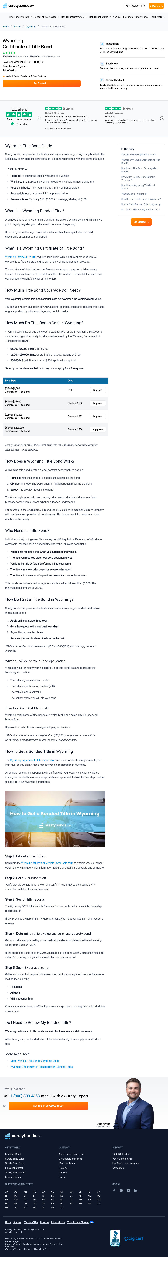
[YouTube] (128, 1190)
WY (62, 1207)
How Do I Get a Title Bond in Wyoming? (141, 199)
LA (71, 1195)
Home (6, 26)
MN (16, 1199)
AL (15, 1191)
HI (6, 1195)
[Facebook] (114, 1190)
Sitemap (17, 1222)
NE (71, 1199)
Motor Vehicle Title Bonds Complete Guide (34, 1060)
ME (98, 1195)
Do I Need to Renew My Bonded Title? (140, 209)
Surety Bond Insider (15, 1172)
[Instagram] (121, 1190)
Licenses (44, 1222)
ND (61, 1199)
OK (34, 1203)
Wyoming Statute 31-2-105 (20, 257)
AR (25, 1191)
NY (15, 1203)
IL (33, 1195)
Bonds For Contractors (72, 17)
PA (52, 1203)
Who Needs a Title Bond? (134, 194)
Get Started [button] (41, 83)
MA (80, 1195)
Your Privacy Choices (78, 1222)
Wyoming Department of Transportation (32, 760)
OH (25, 1203)
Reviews (63, 1168)
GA (98, 1191)
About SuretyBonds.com (71, 1154)
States (17, 26)
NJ (89, 1199)
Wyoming (31, 26)
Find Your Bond (13, 1154)
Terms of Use (31, 1222)
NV (6, 1203)
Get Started (141, 222)
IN (43, 1195)
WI (43, 1207)
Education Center (14, 1168)
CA (43, 1191)
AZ (34, 1191)
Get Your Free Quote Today (48, 1105)
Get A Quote (156, 6)
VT (25, 1207)
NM (99, 1199)
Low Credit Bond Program (125, 1163)
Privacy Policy (58, 1222)
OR (43, 1203)
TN (89, 1203)
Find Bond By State (19, 17)
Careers (63, 1172)
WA (34, 1207)
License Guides (13, 1177)
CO (52, 1191)
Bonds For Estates (98, 17)
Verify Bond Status (122, 1158)
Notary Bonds (142, 17)
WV (53, 1207)
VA (15, 1207)
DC (71, 1191)
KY (61, 1195)
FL (89, 1191)
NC (52, 1199)
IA (15, 1195)
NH (80, 1199)
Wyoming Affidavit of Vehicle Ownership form (47, 863)
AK (6, 1191)
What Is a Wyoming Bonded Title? (138, 154)
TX (98, 1203)
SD (80, 1203)
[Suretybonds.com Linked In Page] (135, 1190)
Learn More (156, 17)
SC (71, 1203)
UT (6, 1207)
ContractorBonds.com (70, 1158)
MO (25, 1199)
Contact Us (118, 1168)
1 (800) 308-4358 (25, 1096)
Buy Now (97, 390)
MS (34, 1199)
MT (43, 1199)
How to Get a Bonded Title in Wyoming (141, 204)
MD (89, 1195)
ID (25, 1195)
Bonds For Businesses (45, 17)
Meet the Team (67, 1163)
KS (52, 1195)
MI (6, 1199)
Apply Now (97, 429)
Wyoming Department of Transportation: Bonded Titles (41, 1066)
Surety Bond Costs (14, 1163)
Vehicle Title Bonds (123, 17)
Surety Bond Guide (14, 1158)
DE (80, 1191)
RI (61, 1203)
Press (62, 1177)
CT (61, 1191)
